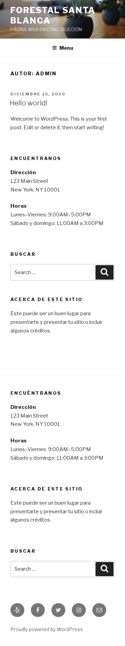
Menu (66, 48)
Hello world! (29, 103)
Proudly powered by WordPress (46, 629)
